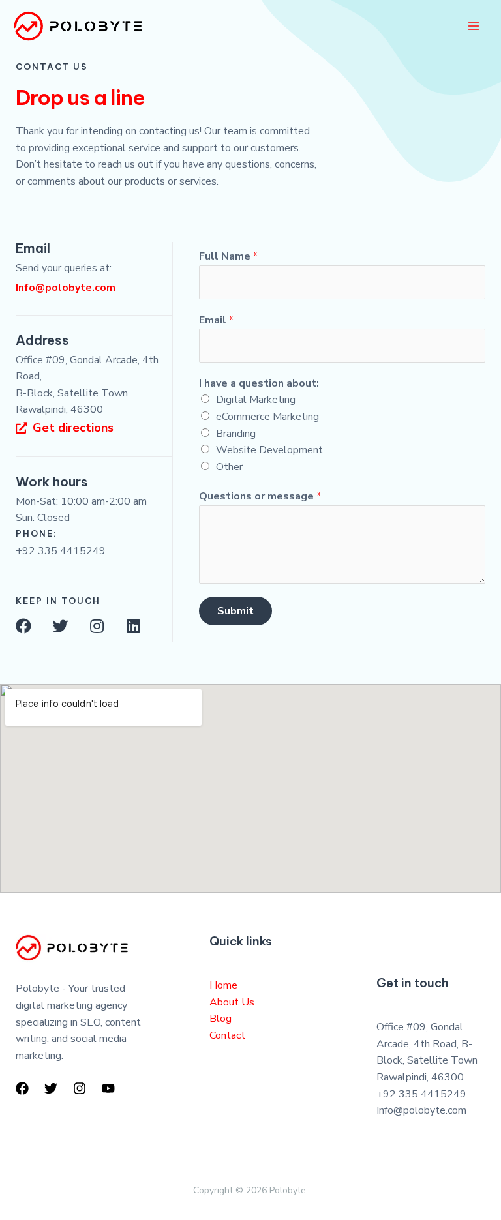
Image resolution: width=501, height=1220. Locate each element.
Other (229, 467)
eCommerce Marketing (267, 416)
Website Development (269, 450)
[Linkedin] (133, 626)
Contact (227, 1035)
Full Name (228, 256)
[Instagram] (96, 626)
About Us (231, 1002)
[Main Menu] (473, 26)
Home (223, 985)
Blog (220, 1018)
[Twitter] (60, 626)
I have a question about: (259, 383)
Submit (235, 611)
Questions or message (260, 496)
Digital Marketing (256, 400)
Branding (236, 433)
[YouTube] (108, 1088)
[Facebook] (23, 626)
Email (216, 320)
